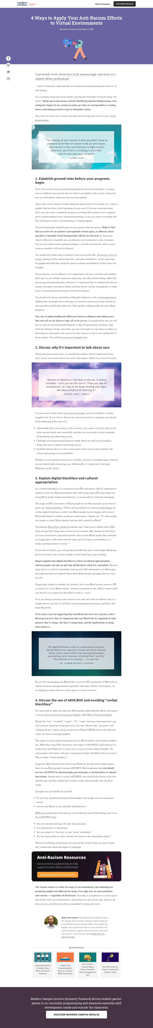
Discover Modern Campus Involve (76, 1014)
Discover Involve (124, 4)
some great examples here (74, 337)
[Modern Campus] (27, 4)
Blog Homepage (102, 4)
